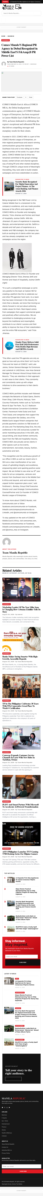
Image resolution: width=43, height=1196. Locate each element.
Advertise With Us (13, 1079)
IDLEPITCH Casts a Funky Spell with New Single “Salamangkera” (27, 928)
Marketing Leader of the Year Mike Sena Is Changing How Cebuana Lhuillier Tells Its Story (21, 609)
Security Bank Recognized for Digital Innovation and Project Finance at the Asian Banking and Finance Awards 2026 (26, 186)
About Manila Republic (8, 1144)
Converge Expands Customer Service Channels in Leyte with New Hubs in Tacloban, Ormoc (18, 757)
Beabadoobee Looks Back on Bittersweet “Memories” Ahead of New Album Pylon (26, 917)
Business (11, 36)
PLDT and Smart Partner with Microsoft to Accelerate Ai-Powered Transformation (20, 805)
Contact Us (5, 1147)
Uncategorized (20, 992)
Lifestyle (4, 1136)
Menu (4, 20)
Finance (4, 1127)
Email (30, 97)
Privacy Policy (6, 1153)
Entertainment (20, 1025)
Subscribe (22, 962)
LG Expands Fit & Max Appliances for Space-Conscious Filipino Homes (25, 1)
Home (3, 36)
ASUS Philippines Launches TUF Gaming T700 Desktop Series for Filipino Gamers (20, 852)
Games (4, 1130)
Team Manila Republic (16, 62)
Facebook (19, 97)
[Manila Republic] (12, 7)
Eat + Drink (5, 1121)
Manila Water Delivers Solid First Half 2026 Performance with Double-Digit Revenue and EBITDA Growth (27, 345)
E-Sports (4, 1118)
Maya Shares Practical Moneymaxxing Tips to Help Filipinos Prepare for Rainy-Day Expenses (26, 891)
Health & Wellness (7, 1133)
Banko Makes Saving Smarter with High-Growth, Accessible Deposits (20, 657)
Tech (17, 978)
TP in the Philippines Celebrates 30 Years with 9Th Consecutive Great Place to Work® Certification (20, 706)
